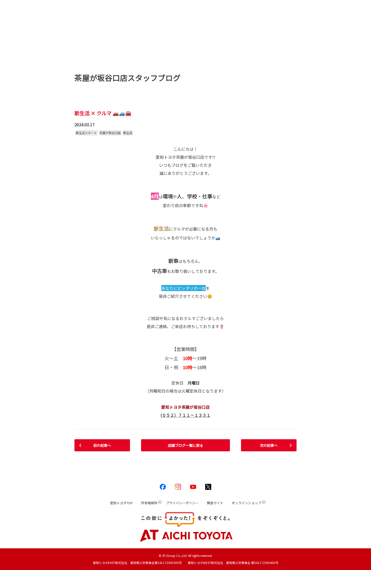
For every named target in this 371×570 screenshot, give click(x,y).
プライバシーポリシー (182, 502)
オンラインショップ (246, 502)
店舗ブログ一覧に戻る (185, 445)
